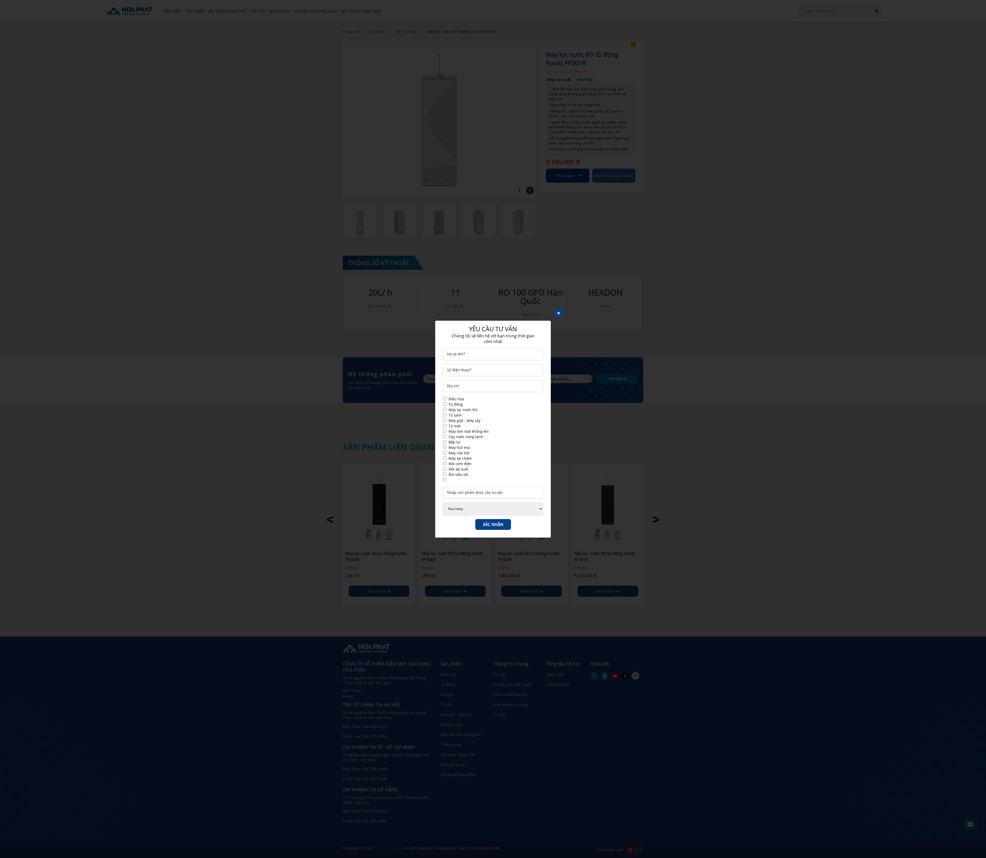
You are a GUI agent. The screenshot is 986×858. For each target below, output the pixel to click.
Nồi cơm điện (460, 463)
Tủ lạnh (455, 415)
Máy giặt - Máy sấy (464, 420)
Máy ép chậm (460, 458)
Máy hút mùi (459, 447)
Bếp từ (454, 442)
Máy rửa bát (459, 452)
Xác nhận (493, 524)
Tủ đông (456, 404)
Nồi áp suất (458, 469)
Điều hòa (456, 398)
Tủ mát (455, 425)
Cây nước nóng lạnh (466, 436)
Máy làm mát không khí (469, 431)
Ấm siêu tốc (459, 474)
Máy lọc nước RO (463, 409)
